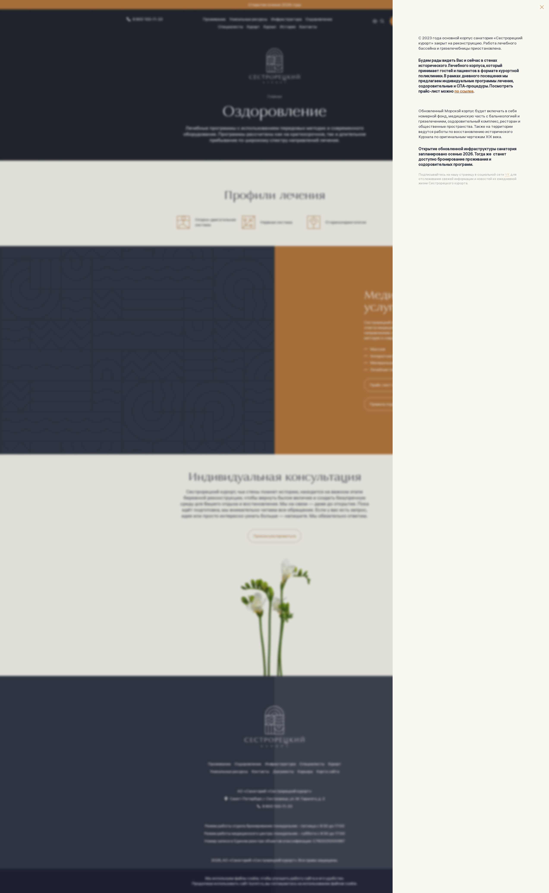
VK (507, 174)
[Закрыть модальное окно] (542, 7)
